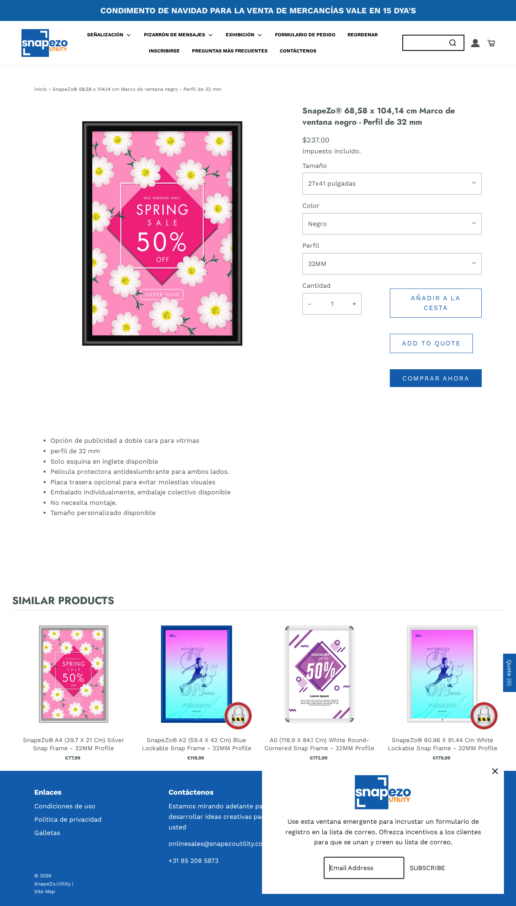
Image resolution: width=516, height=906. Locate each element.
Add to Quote (431, 343)
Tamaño (314, 165)
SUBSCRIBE (427, 868)
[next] (496, 688)
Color (311, 205)
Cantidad (316, 285)
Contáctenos (298, 51)
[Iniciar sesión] (475, 43)
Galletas (47, 833)
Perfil (310, 245)
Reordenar (362, 35)
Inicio (40, 89)
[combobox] (422, 43)
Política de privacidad (68, 819)
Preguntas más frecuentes (230, 51)
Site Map (44, 891)
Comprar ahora (436, 378)
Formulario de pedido (305, 35)
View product (73, 682)
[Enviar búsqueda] (452, 43)
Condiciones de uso (65, 806)
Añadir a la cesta (436, 303)
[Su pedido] (491, 43)
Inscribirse (164, 51)
